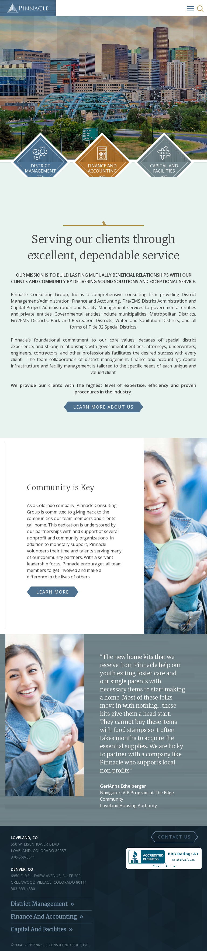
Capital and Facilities (38, 929)
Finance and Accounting (44, 916)
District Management (39, 903)
